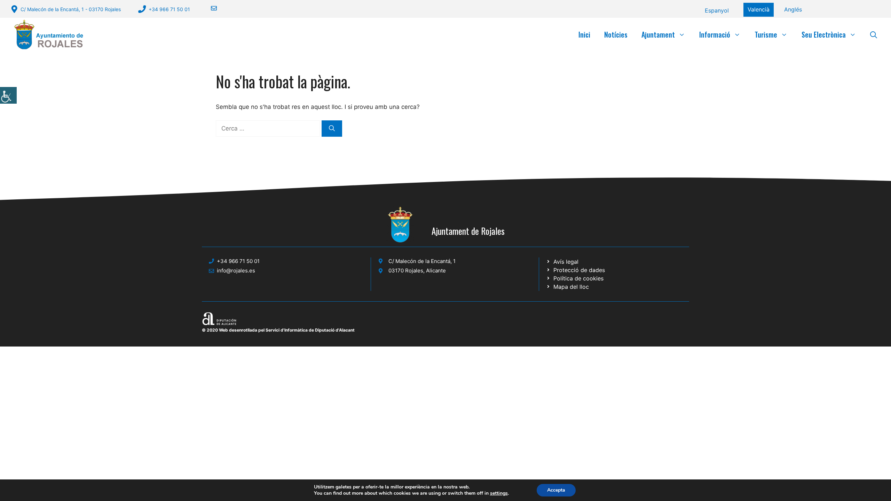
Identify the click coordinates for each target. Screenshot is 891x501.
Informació (714, 34)
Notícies (616, 34)
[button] (873, 34)
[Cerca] (332, 128)
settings (499, 493)
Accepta (556, 490)
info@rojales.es (236, 270)
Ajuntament (658, 34)
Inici (584, 34)
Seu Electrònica (824, 34)
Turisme (766, 34)
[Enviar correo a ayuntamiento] (209, 8)
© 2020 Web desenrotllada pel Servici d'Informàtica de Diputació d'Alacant (278, 330)
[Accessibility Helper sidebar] (8, 95)
